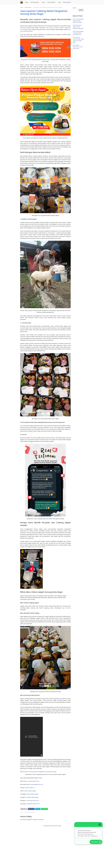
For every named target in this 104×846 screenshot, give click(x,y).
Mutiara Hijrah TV (30, 787)
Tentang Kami (34, 2)
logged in (29, 819)
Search (74, 8)
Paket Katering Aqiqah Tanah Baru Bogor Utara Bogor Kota (78, 33)
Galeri (43, 2)
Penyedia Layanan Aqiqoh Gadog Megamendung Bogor (78, 27)
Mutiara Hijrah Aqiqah (30, 791)
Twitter (38, 808)
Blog (59, 2)
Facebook (31, 808)
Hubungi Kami (67, 2)
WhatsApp (44, 808)
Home (26, 2)
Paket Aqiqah (51, 2)
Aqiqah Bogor (28, 7)
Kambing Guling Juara (33, 800)
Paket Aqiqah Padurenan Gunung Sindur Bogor (77, 46)
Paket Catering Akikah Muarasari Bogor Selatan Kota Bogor (78, 20)
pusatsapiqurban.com (37, 784)
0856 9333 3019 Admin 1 (33, 804)
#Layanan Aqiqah (29, 812)
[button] (99, 824)
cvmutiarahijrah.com (33, 781)
